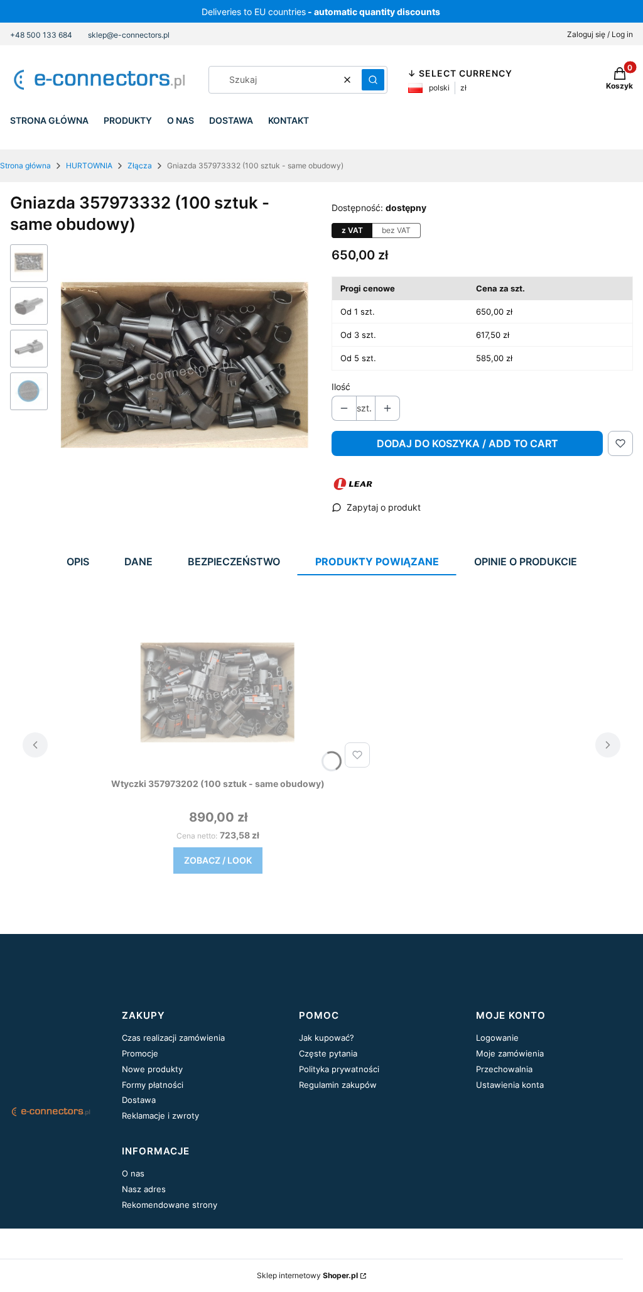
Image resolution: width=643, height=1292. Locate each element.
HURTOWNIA (89, 165)
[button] (373, 79)
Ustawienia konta (510, 1085)
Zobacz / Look (218, 860)
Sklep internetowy (307, 1275)
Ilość (341, 386)
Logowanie (497, 1038)
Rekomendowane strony (169, 1205)
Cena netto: (196, 835)
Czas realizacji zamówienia (173, 1038)
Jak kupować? (326, 1038)
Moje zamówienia (510, 1053)
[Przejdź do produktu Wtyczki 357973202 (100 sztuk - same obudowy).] (218, 694)
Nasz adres (144, 1189)
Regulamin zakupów (338, 1085)
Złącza (139, 165)
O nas (133, 1173)
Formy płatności (152, 1085)
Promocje (140, 1053)
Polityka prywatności (339, 1069)
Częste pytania (328, 1053)
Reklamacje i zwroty (160, 1115)
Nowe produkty (152, 1069)
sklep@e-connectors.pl (129, 35)
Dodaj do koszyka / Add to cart (467, 443)
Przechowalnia (504, 1069)
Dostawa (139, 1100)
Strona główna (25, 165)
